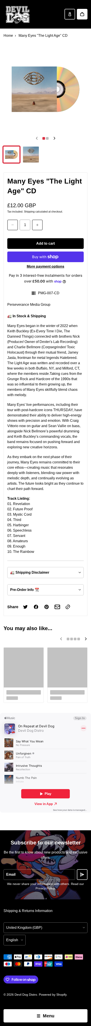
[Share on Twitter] (25, 607)
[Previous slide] (36, 138)
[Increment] (37, 225)
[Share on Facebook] (36, 607)
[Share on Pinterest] (46, 607)
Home (8, 35)
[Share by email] (57, 607)
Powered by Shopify (52, 994)
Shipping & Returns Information (28, 911)
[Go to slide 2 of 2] (31, 155)
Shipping (29, 211)
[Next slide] (54, 138)
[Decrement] (12, 225)
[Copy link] (68, 607)
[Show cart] (82, 14)
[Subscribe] (82, 874)
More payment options (45, 266)
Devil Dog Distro (26, 994)
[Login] (69, 14)
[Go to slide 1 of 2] (11, 155)
